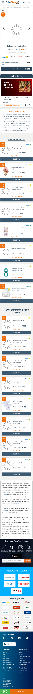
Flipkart (24, 49)
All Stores (21, 654)
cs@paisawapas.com (23, 672)
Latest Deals (22, 660)
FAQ (4, 656)
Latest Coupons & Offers (24, 656)
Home (20, 652)
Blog (4, 654)
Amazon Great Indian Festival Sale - (7, 674)
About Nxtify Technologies (8, 664)
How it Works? (6, 658)
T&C (3, 64)
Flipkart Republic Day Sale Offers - (7, 681)
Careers (21, 658)
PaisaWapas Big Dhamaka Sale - (7, 671)
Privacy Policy (6, 660)
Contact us (23, 668)
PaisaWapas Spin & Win (8, 686)
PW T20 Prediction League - (7, 684)
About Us (5, 652)
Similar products (16, 139)
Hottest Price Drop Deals (24, 662)
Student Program (22, 664)
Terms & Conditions (7, 662)
